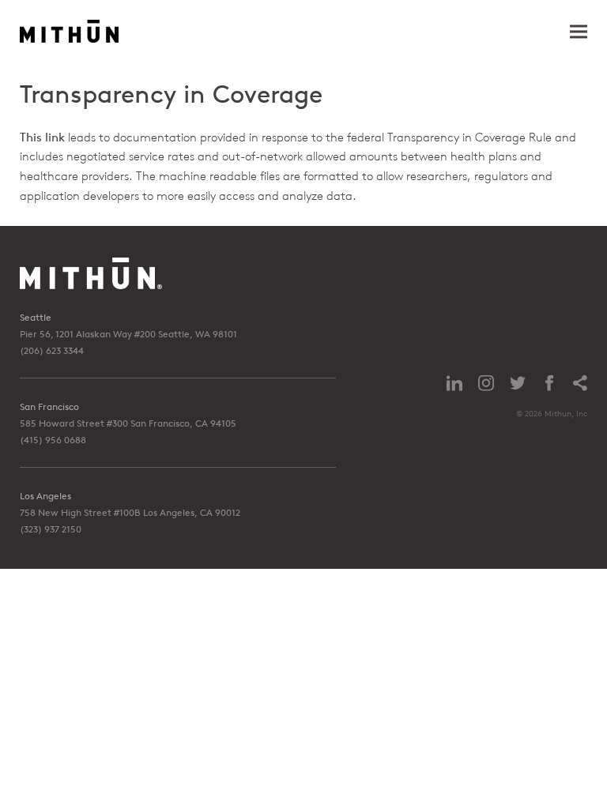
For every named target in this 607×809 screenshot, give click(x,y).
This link (42, 137)
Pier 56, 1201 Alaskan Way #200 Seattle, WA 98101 (128, 334)
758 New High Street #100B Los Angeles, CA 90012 (130, 512)
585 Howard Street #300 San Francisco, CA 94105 (128, 423)
